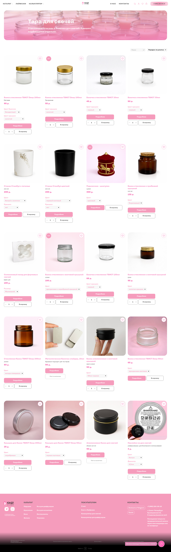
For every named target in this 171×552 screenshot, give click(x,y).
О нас (113, 4)
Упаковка (40, 518)
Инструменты (42, 514)
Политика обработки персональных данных (62, 541)
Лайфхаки (21, 4)
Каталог (7, 4)
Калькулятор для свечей (91, 514)
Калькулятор (35, 4)
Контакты (124, 4)
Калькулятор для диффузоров (93, 517)
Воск (26, 514)
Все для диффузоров (45, 506)
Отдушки (27, 506)
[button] (135, 4)
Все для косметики (44, 510)
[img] (7, 509)
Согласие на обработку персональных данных (134, 541)
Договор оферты (97, 541)
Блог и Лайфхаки (88, 510)
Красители (28, 510)
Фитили (27, 518)
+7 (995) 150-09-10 (154, 506)
